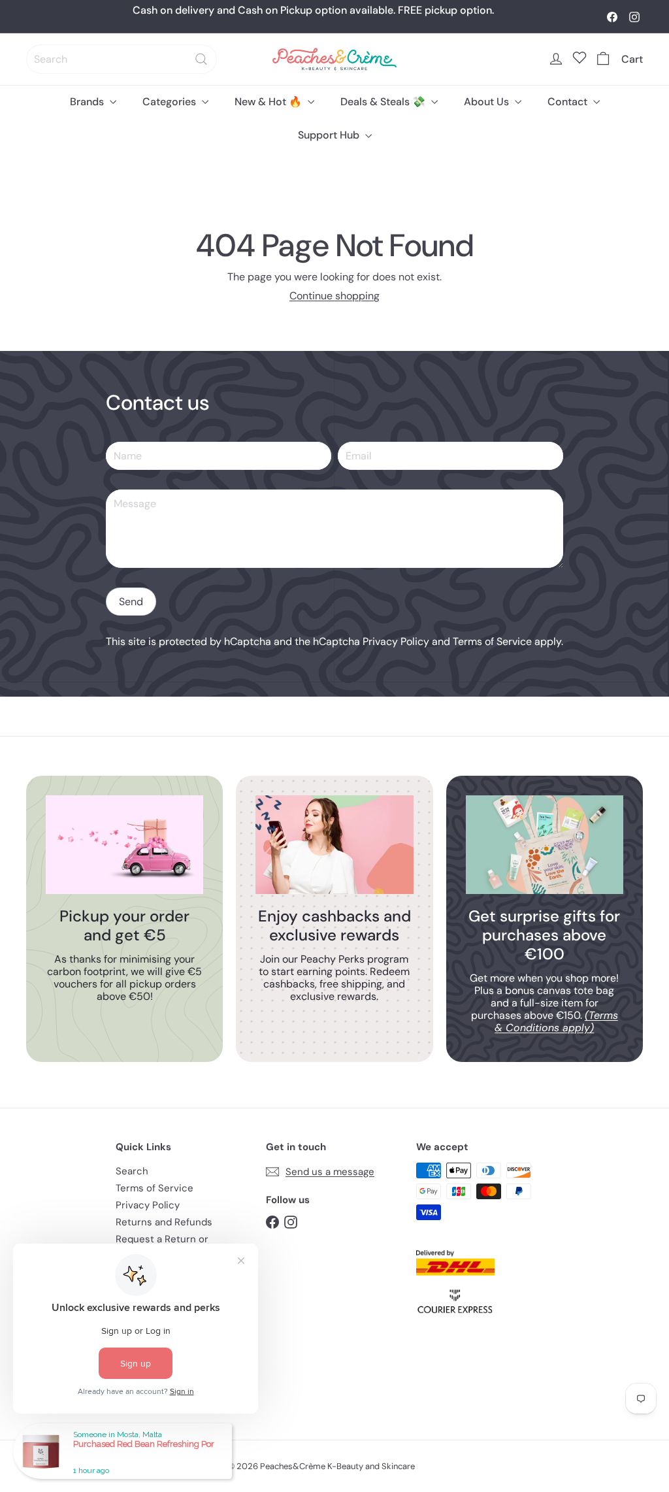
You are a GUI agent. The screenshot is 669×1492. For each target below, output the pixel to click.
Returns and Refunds (164, 1222)
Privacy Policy (396, 641)
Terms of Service (492, 641)
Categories (170, 101)
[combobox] (121, 59)
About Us (488, 101)
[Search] (201, 59)
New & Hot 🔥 (269, 101)
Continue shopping (334, 296)
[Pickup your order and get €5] (124, 844)
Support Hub (330, 135)
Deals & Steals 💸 (384, 101)
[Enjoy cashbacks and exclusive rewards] (334, 844)
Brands (88, 101)
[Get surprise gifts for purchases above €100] (544, 844)
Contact (568, 101)
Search (132, 1171)
